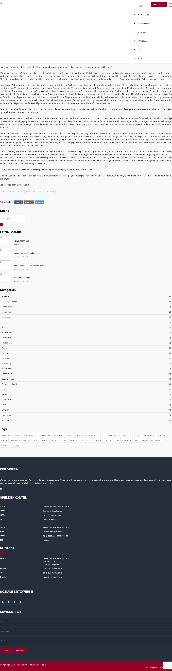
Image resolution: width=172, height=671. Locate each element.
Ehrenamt (6, 410)
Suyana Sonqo (8, 379)
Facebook (18, 202)
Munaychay (7, 312)
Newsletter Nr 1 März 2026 (27, 253)
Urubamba (6, 317)
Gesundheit (7, 353)
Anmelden (7, 651)
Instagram (28, 202)
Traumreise (136, 435)
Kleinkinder (30, 435)
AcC (103, 435)
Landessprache (149, 435)
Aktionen (108, 440)
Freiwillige (144, 440)
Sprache (41, 191)
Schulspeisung (86, 440)
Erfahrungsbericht (43, 435)
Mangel (63, 440)
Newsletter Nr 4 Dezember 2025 (29, 265)
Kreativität (54, 440)
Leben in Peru (8, 307)
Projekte (5, 296)
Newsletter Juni (21, 241)
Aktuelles (142, 41)
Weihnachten (7, 368)
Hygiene (20, 191)
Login (43, 664)
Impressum (22, 664)
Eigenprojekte (58, 435)
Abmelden (20, 651)
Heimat (44, 440)
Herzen (5, 343)
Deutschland (7, 337)
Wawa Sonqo (5, 435)
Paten (4, 348)
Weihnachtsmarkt (22, 278)
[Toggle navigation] (170, 5)
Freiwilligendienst (7, 191)
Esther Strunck (22, 257)
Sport (4, 327)
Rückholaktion (156, 440)
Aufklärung (6, 363)
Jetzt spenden (159, 4)
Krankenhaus (30, 191)
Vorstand (5, 420)
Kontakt (142, 49)
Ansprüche (73, 440)
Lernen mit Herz (8, 358)
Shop (140, 58)
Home (140, 6)
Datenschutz (34, 664)
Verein (4, 394)
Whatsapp (39, 202)
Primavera (97, 440)
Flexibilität (50, 191)
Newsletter (6, 415)
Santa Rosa (125, 435)
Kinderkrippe (18, 435)
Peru (4, 404)
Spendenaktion (8, 374)
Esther (19, 244)
